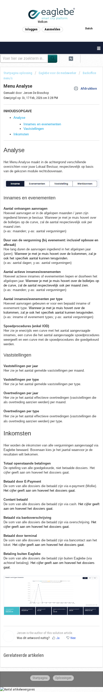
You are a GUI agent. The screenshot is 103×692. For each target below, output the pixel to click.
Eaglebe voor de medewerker (57, 73)
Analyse (19, 118)
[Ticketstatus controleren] (71, 58)
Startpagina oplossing (18, 73)
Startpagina (40, 678)
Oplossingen (63, 678)
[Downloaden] (42, 351)
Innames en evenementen (42, 124)
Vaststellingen (34, 129)
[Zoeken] (52, 58)
